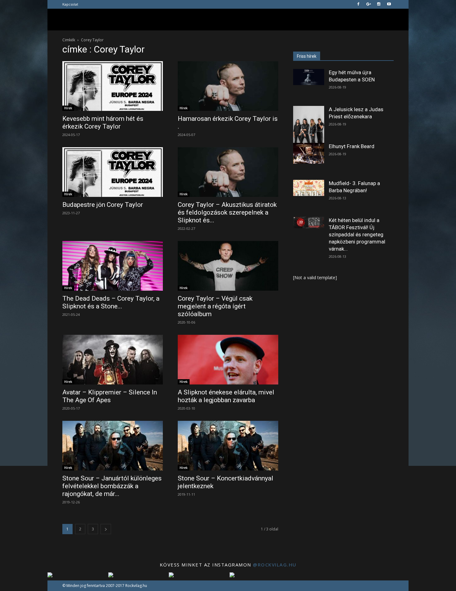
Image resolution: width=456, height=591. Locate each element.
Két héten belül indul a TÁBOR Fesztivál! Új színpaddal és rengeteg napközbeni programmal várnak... (357, 234)
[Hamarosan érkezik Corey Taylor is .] (228, 86)
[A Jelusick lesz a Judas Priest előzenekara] (308, 125)
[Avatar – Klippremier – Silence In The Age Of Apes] (112, 359)
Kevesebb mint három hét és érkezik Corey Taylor (102, 122)
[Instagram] (378, 4)
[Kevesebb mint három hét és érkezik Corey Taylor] (112, 86)
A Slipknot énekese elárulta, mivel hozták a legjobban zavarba (226, 396)
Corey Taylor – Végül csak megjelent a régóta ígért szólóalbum (215, 306)
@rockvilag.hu (275, 564)
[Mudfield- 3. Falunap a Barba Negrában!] (308, 188)
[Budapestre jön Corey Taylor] (112, 172)
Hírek (68, 108)
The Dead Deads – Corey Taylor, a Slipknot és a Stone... (110, 302)
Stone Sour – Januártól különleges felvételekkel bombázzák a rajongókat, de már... (112, 486)
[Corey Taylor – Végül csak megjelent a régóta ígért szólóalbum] (228, 266)
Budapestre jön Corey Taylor (102, 204)
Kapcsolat (70, 4)
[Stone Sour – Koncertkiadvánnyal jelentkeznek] (228, 446)
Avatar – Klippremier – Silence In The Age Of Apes (109, 396)
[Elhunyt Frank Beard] (308, 153)
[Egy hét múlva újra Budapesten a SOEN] (308, 77)
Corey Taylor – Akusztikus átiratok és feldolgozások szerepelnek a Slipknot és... (227, 212)
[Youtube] (389, 4)
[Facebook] (358, 4)
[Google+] (368, 4)
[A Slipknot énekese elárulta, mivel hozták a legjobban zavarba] (228, 359)
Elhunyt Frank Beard (351, 146)
